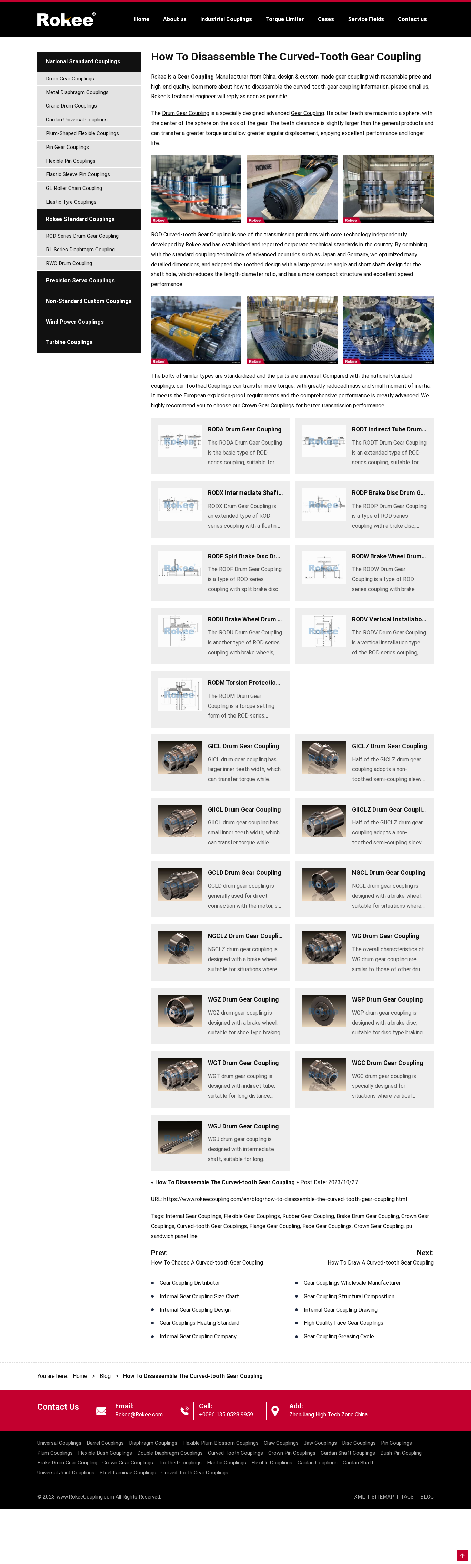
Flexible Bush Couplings (105, 1453)
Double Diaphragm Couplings (170, 1453)
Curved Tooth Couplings (235, 1453)
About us (175, 19)
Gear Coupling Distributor (190, 1283)
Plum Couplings (55, 1453)
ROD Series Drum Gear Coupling (82, 236)
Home (141, 19)
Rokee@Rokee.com (139, 1414)
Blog (105, 1376)
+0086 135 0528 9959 (226, 1414)
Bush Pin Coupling (401, 1453)
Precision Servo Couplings (80, 280)
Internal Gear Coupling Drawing (341, 1310)
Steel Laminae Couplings (128, 1473)
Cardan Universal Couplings (77, 119)
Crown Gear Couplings (268, 405)
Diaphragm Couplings (153, 1443)
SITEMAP (383, 1497)
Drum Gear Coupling (185, 113)
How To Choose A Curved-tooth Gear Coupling (207, 1262)
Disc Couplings (359, 1443)
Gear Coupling (307, 113)
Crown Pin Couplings (291, 1453)
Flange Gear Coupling (274, 1226)
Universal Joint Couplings (65, 1473)
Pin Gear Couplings (67, 147)
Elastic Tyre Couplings (71, 202)
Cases (326, 19)
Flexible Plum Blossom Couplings (220, 1443)
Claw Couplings (281, 1443)
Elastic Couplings (226, 1463)
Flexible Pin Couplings (71, 161)
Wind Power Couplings (75, 321)
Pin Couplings (396, 1443)
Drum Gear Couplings (70, 78)
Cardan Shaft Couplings (348, 1453)
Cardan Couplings (318, 1463)
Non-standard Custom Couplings (89, 301)
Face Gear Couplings (327, 1226)
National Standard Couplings (83, 61)
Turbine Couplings (69, 342)
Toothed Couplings (208, 386)
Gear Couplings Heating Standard (199, 1323)
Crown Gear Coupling (379, 1226)
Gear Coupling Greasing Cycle (339, 1336)
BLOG (427, 1497)
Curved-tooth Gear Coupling (197, 234)
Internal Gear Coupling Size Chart (199, 1296)
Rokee (66, 19)
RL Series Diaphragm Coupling (80, 249)
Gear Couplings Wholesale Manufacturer (352, 1283)
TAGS (407, 1497)
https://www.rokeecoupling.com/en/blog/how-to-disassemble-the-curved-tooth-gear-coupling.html (285, 1199)
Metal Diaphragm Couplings (77, 92)
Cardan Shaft (358, 1463)
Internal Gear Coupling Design (195, 1310)
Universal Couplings (59, 1443)
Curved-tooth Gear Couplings (212, 1226)
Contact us (412, 19)
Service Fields (366, 19)
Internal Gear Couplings (193, 1216)
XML (359, 1497)
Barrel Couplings (105, 1443)
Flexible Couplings (271, 1463)
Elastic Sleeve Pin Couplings (78, 174)
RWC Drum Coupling (69, 263)
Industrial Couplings (226, 19)
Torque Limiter (285, 19)
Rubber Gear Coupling (308, 1216)
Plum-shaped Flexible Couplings (82, 133)
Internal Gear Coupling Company (198, 1336)
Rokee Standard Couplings (80, 219)
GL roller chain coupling (74, 188)
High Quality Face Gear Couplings (343, 1323)
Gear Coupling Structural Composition (349, 1296)
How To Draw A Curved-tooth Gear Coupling (381, 1262)
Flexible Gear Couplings (252, 1216)
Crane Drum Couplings (71, 106)
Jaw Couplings (320, 1443)
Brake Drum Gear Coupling (368, 1216)
